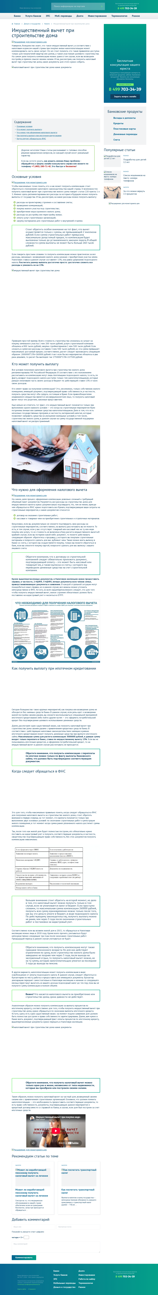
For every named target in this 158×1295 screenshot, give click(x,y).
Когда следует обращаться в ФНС (31, 138)
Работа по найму (87, 1279)
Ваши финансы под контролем (30, 8)
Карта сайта (22, 1289)
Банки (17, 15)
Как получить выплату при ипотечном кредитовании (39, 135)
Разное (136, 15)
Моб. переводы (63, 15)
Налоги (18, 1165)
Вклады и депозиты (124, 118)
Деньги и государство (64, 1287)
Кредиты (118, 123)
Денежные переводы (125, 134)
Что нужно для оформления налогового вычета (37, 132)
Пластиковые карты (124, 128)
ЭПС (48, 15)
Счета (116, 139)
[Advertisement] (56, 690)
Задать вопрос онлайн (125, 96)
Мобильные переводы (64, 1283)
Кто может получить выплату (29, 129)
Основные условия (24, 126)
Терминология (119, 15)
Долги (80, 15)
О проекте (32, 1289)
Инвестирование (97, 15)
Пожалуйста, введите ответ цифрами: (28, 1231)
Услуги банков (33, 15)
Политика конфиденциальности (29, 1284)
